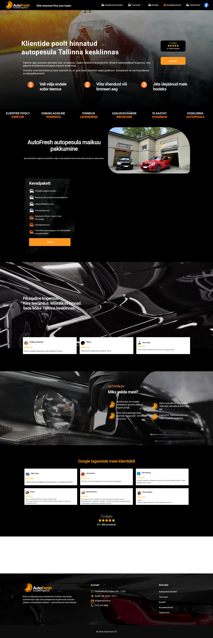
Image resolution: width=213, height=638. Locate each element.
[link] (106, 521)
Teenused (163, 597)
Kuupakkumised (166, 607)
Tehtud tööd (164, 613)
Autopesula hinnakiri (168, 592)
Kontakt (162, 602)
